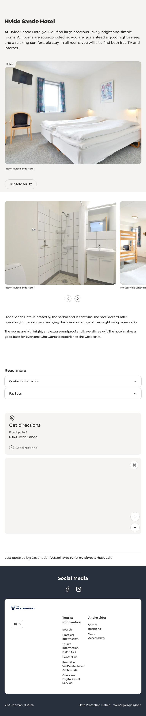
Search (67, 629)
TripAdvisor (18, 184)
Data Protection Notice (94, 705)
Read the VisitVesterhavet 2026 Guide (73, 666)
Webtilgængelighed (127, 705)
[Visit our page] (67, 589)
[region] (73, 496)
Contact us (69, 657)
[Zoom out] (135, 527)
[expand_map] (134, 465)
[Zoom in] (135, 516)
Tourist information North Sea (70, 647)
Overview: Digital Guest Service (71, 679)
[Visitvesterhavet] (23, 608)
